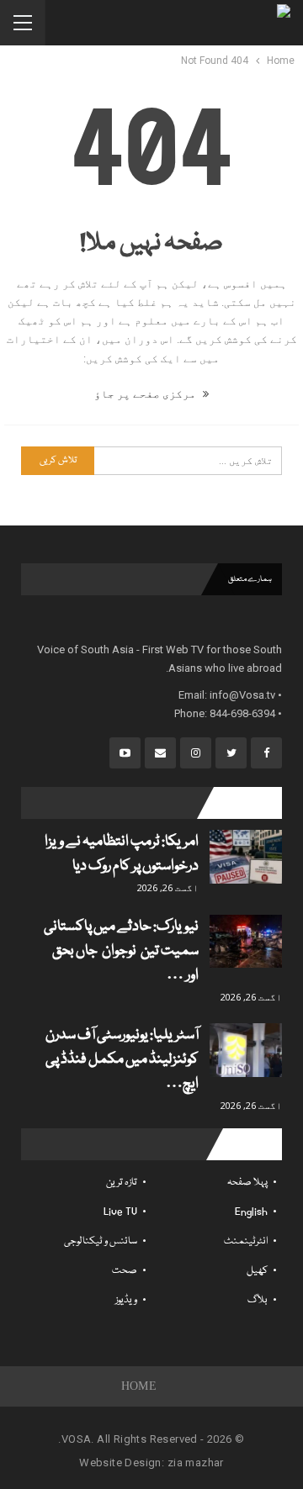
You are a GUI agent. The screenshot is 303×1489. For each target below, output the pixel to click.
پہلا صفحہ (247, 1183)
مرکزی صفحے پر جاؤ (146, 394)
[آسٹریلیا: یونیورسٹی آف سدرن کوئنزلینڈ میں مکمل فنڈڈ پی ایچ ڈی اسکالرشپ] (246, 1050)
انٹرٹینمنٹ (246, 1241)
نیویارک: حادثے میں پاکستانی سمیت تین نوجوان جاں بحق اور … (121, 951)
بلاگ (257, 1300)
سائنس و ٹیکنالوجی (100, 1241)
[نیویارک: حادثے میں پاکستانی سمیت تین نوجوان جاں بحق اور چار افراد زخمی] (246, 942)
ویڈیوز (126, 1300)
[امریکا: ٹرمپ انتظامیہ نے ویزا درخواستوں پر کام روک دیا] (246, 857)
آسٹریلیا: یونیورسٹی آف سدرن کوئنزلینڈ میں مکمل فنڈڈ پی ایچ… (122, 1060)
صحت (124, 1271)
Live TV (120, 1212)
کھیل (257, 1271)
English (251, 1212)
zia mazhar (195, 1462)
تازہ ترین (121, 1183)
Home (139, 1386)
